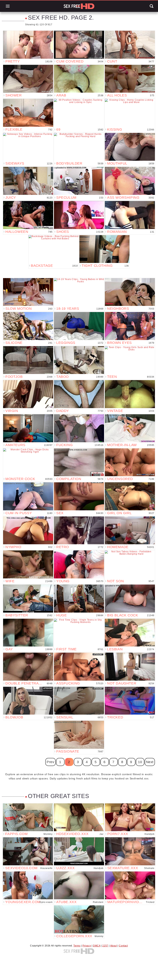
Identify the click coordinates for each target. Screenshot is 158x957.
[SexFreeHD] (79, 6)
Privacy (86, 945)
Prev (50, 762)
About (113, 945)
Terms (76, 945)
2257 (105, 945)
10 (140, 762)
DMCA (96, 945)
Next (150, 762)
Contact (123, 945)
